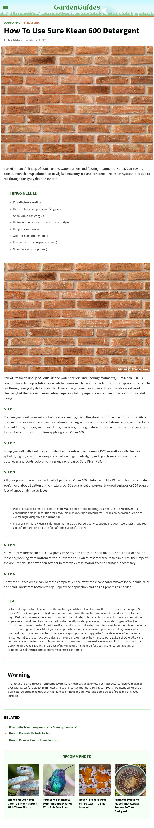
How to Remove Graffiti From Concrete (34, 740)
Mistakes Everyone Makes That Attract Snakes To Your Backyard (127, 805)
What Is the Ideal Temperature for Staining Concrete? (43, 727)
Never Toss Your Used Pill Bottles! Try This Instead (92, 803)
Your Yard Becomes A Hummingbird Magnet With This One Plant (57, 803)
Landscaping (12, 23)
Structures (32, 23)
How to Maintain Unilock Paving (29, 733)
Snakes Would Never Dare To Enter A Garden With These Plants (22, 803)
